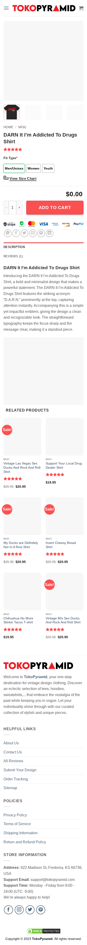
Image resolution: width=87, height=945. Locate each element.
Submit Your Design (19, 770)
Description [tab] (14, 247)
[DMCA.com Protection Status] (43, 930)
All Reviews (13, 761)
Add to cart (55, 207)
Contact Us (12, 752)
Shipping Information (20, 833)
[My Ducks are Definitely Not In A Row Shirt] (22, 516)
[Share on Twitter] (24, 233)
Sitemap (10, 788)
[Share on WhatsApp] (8, 233)
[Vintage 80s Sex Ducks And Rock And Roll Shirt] (65, 591)
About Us (11, 743)
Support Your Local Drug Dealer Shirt (64, 465)
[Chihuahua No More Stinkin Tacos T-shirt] (22, 591)
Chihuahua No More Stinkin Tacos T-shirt (18, 620)
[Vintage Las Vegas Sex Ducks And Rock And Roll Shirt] (22, 437)
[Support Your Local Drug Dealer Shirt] (65, 437)
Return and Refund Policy (24, 842)
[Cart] (81, 8)
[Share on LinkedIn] (49, 233)
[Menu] (6, 8)
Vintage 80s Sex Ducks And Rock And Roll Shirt (63, 620)
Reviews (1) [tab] (13, 256)
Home (8, 127)
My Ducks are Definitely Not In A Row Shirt (20, 545)
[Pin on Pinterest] (41, 233)
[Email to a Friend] (33, 233)
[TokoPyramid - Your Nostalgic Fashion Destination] (44, 8)
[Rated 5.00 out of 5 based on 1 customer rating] (43, 149)
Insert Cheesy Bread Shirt (61, 545)
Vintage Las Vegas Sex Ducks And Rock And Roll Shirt (21, 467)
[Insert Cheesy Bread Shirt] (65, 516)
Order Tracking (15, 779)
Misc (22, 127)
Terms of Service (17, 824)
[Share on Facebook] (16, 233)
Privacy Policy (15, 815)
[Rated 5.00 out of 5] (12, 478)
